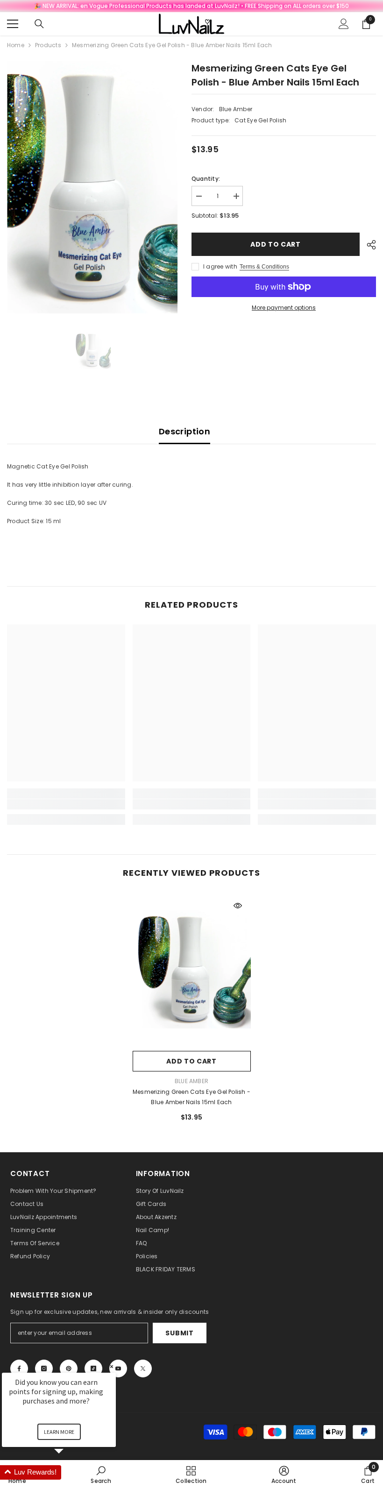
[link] (66, 804)
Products (48, 45)
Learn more (59, 1431)
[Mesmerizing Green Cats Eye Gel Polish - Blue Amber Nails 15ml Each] (192, 969)
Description (184, 431)
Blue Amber (235, 109)
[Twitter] (143, 1368)
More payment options (284, 308)
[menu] (12, 23)
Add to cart (275, 244)
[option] (92, 187)
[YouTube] (118, 1368)
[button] (70, 1472)
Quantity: (206, 179)
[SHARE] (368, 245)
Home (15, 45)
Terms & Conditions (264, 266)
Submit (179, 1333)
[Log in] (344, 24)
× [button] (111, 1366)
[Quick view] (237, 905)
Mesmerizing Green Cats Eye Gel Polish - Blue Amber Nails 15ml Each (191, 1097)
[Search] (39, 23)
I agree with (220, 266)
